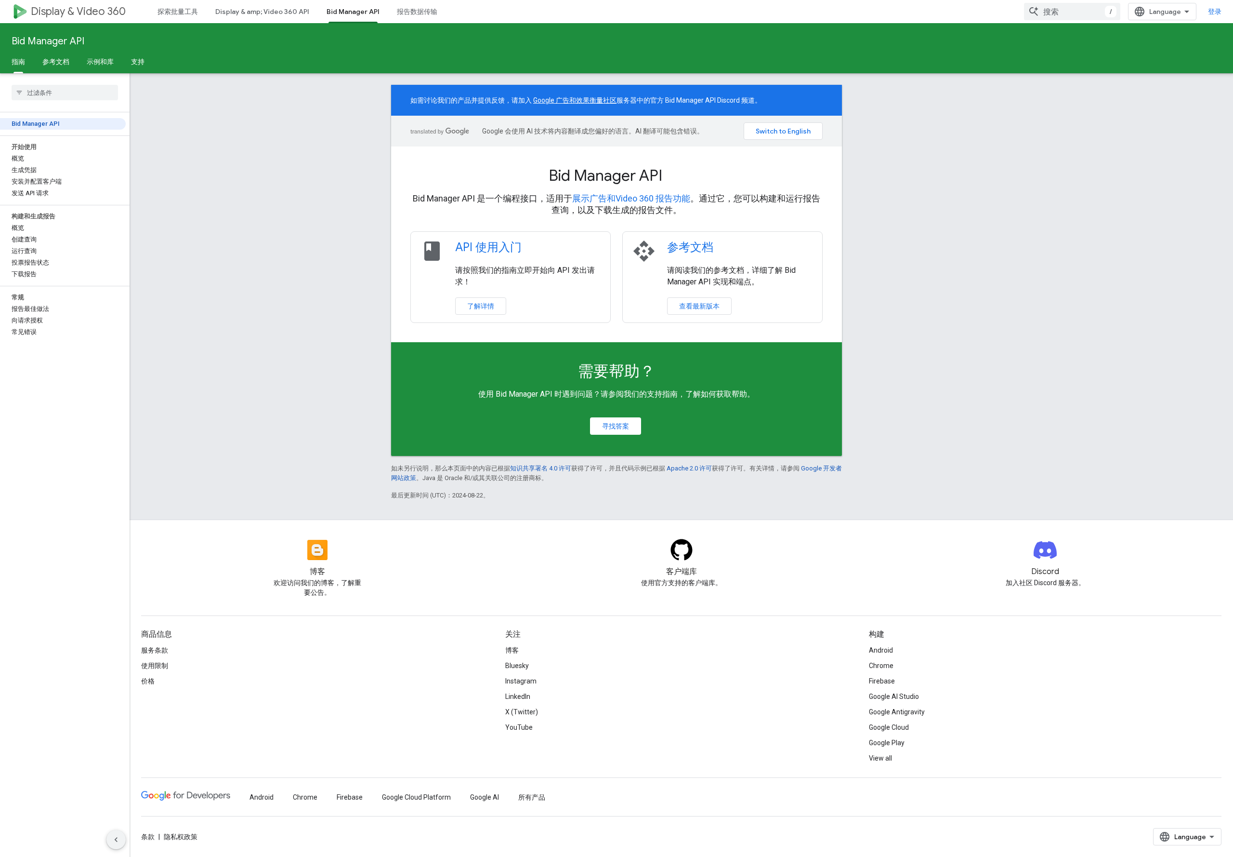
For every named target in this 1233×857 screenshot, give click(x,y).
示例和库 (100, 61)
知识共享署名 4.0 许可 (540, 468)
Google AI (484, 797)
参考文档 (55, 61)
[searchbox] (65, 92)
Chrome (881, 666)
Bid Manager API (353, 11)
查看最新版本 (699, 306)
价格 (148, 681)
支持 (137, 61)
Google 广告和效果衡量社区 (574, 100)
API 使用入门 (488, 247)
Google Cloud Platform (416, 797)
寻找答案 (615, 426)
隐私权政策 (180, 837)
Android (881, 650)
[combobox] (1072, 11)
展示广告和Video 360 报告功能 (631, 198)
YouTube (519, 727)
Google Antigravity (897, 712)
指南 (18, 61)
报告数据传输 (417, 11)
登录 (1214, 11)
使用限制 (154, 666)
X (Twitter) (521, 712)
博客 (512, 650)
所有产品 (531, 797)
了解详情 (480, 306)
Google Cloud (889, 727)
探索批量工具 (177, 11)
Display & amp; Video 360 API (262, 11)
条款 (148, 837)
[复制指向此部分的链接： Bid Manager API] (675, 177)
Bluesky (517, 666)
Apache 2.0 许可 (689, 468)
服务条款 (154, 650)
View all (880, 758)
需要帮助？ (616, 371)
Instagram (521, 681)
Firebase (882, 681)
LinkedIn (517, 696)
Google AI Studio (894, 696)
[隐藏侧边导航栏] (116, 839)
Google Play (887, 743)
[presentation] (616, 175)
